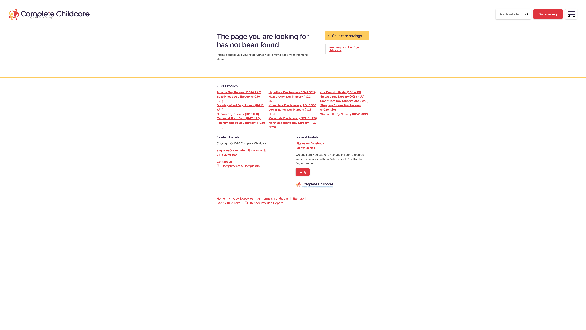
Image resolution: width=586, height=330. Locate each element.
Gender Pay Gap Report (266, 203)
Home (221, 198)
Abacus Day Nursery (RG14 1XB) (239, 92)
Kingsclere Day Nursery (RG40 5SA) (293, 105)
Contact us (224, 161)
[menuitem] (347, 42)
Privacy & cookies (241, 198)
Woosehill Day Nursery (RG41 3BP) (344, 114)
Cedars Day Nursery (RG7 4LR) (238, 114)
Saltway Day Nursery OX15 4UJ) (342, 96)
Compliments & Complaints (241, 166)
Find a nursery (548, 14)
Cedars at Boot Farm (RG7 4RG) (239, 118)
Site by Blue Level (229, 203)
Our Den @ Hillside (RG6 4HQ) (340, 92)
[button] (526, 14)
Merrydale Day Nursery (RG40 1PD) (293, 118)
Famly (303, 172)
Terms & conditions (275, 198)
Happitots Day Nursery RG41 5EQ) (292, 92)
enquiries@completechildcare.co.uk (241, 150)
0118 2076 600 (227, 154)
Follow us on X (306, 148)
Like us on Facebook (310, 143)
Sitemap (298, 198)
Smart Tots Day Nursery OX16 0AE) (344, 101)
